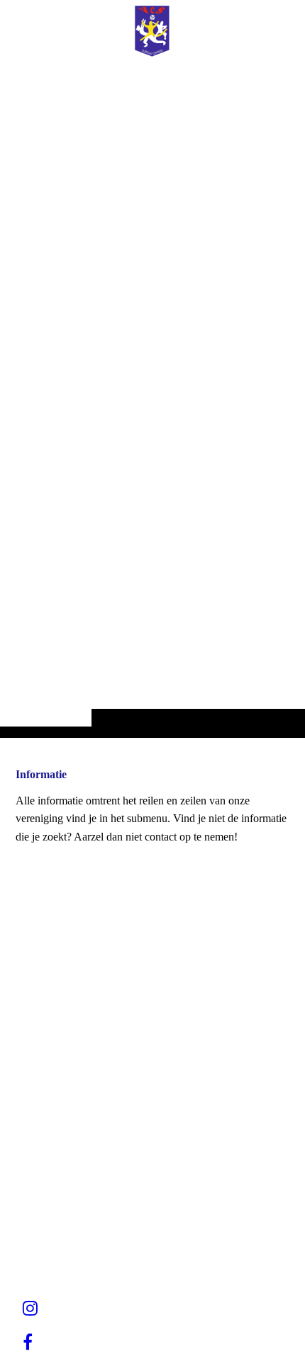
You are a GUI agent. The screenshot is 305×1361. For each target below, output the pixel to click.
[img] (152, 397)
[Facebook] (28, 1342)
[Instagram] (30, 1308)
